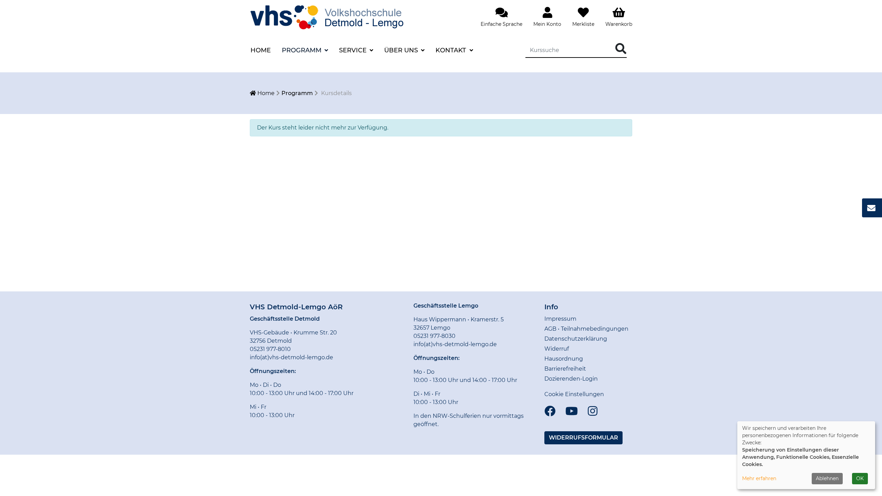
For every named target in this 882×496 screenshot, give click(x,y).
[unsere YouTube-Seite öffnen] (571, 411)
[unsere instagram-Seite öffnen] (592, 411)
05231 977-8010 (270, 349)
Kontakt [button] (451, 50)
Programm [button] (302, 50)
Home (260, 50)
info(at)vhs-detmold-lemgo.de (291, 357)
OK (860, 478)
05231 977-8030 (434, 336)
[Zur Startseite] (336, 16)
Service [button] (353, 50)
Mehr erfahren (759, 478)
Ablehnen (827, 478)
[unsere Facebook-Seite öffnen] (549, 411)
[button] (583, 437)
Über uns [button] (402, 50)
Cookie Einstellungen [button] (574, 394)
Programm (297, 93)
